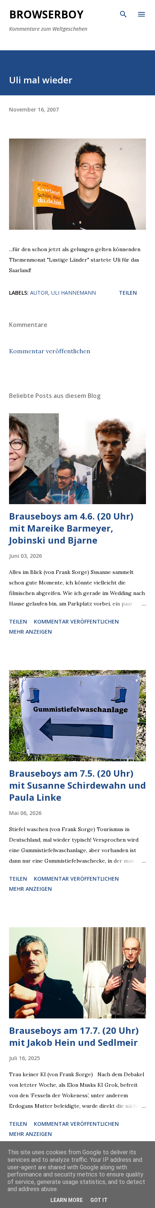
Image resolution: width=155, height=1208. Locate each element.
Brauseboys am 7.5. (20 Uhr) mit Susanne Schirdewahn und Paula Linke (77, 785)
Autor (39, 292)
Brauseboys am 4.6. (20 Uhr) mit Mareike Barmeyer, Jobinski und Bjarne (71, 528)
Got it (99, 1200)
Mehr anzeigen (30, 631)
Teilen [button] (128, 292)
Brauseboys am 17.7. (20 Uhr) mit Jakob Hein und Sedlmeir (74, 1036)
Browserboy (46, 14)
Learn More (66, 1200)
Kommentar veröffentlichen (49, 351)
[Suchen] (123, 13)
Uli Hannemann (73, 292)
